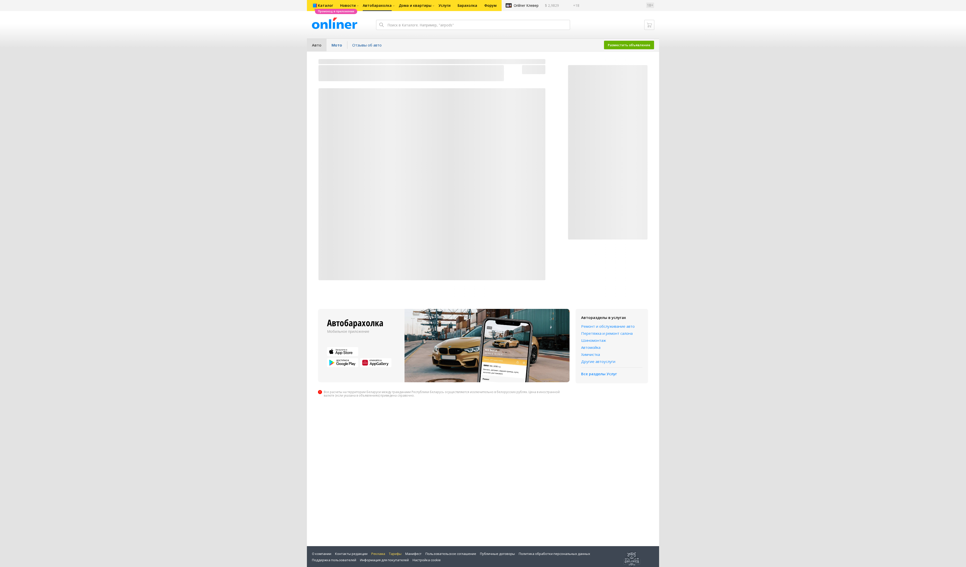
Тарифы (395, 553)
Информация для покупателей (384, 560)
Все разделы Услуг (599, 373)
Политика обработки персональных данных (554, 553)
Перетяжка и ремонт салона (607, 333)
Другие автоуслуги (598, 361)
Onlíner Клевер (526, 5)
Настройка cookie (427, 560)
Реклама (378, 553)
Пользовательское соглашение (450, 553)
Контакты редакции (351, 553)
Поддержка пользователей (334, 560)
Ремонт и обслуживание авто (608, 326)
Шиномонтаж (593, 340)
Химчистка (590, 354)
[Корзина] (649, 25)
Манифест (413, 553)
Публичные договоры (497, 553)
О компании (321, 553)
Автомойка (590, 347)
